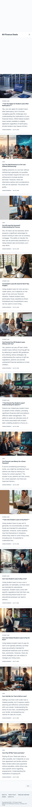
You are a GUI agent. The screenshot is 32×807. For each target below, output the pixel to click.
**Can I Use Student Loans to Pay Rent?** (15, 519)
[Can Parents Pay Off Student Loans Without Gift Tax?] (16, 325)
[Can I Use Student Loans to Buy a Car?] (16, 561)
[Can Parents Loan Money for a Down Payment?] (16, 444)
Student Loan (5, 101)
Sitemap (4, 796)
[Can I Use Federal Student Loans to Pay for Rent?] (16, 620)
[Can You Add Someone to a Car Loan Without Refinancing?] (16, 147)
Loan (3, 161)
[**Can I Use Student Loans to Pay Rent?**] (16, 502)
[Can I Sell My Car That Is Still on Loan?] (16, 679)
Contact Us (11, 796)
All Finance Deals (10, 34)
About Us (4, 794)
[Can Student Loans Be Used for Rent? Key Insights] (16, 266)
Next (28, 786)
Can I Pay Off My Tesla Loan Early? (13, 753)
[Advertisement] (16, 16)
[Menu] (29, 34)
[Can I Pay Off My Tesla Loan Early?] (16, 735)
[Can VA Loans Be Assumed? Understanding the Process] (16, 208)
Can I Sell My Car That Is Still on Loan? (14, 696)
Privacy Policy (12, 794)
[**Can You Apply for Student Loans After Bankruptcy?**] (16, 86)
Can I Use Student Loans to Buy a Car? (14, 579)
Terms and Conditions (23, 794)
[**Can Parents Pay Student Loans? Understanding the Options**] (16, 385)
